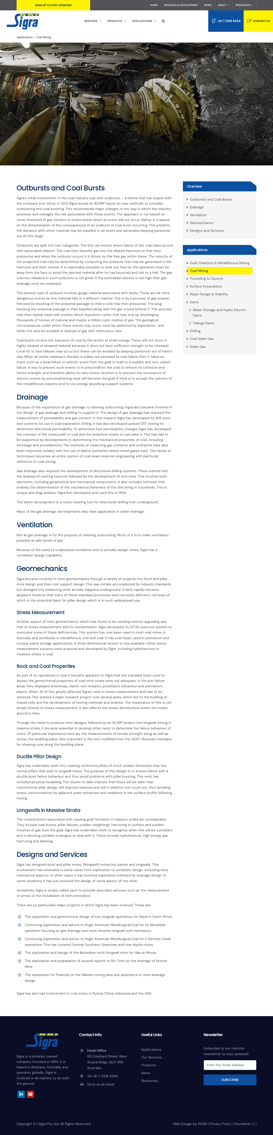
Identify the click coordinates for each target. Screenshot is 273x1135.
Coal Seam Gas (202, 338)
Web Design (182, 1124)
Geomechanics (202, 223)
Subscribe (230, 1079)
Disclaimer (242, 1124)
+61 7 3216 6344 (229, 21)
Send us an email (100, 1084)
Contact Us (261, 21)
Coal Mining (199, 271)
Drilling (195, 331)
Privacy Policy (220, 1124)
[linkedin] (21, 1094)
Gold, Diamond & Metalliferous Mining (219, 263)
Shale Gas (198, 346)
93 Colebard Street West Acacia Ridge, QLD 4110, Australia (107, 1062)
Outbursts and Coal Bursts (211, 199)
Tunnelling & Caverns (206, 278)
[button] (163, 21)
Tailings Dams (203, 323)
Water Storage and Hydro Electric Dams (219, 312)
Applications (197, 250)
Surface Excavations (206, 286)
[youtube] (30, 1094)
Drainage (197, 207)
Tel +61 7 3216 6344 (102, 1076)
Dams (194, 302)
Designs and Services (207, 230)
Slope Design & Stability (209, 294)
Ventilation (198, 215)
